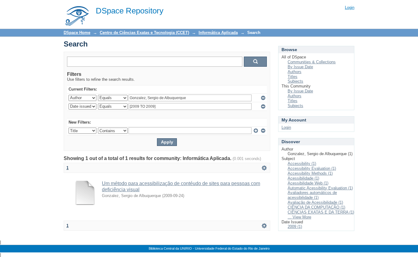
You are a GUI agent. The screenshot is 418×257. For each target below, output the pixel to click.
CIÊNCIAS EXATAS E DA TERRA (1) (321, 212)
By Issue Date (300, 67)
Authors (294, 71)
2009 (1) (295, 226)
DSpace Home (77, 32)
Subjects (295, 81)
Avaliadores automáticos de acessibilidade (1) (312, 195)
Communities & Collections (312, 62)
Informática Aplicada (218, 32)
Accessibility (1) (302, 163)
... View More (299, 217)
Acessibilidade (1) (303, 178)
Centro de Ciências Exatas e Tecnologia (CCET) (144, 32)
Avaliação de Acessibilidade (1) (315, 202)
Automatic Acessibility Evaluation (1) (320, 188)
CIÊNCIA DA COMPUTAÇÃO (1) (316, 207)
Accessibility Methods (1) (310, 173)
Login (349, 7)
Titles (292, 76)
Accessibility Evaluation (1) (312, 168)
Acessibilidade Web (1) (308, 183)
